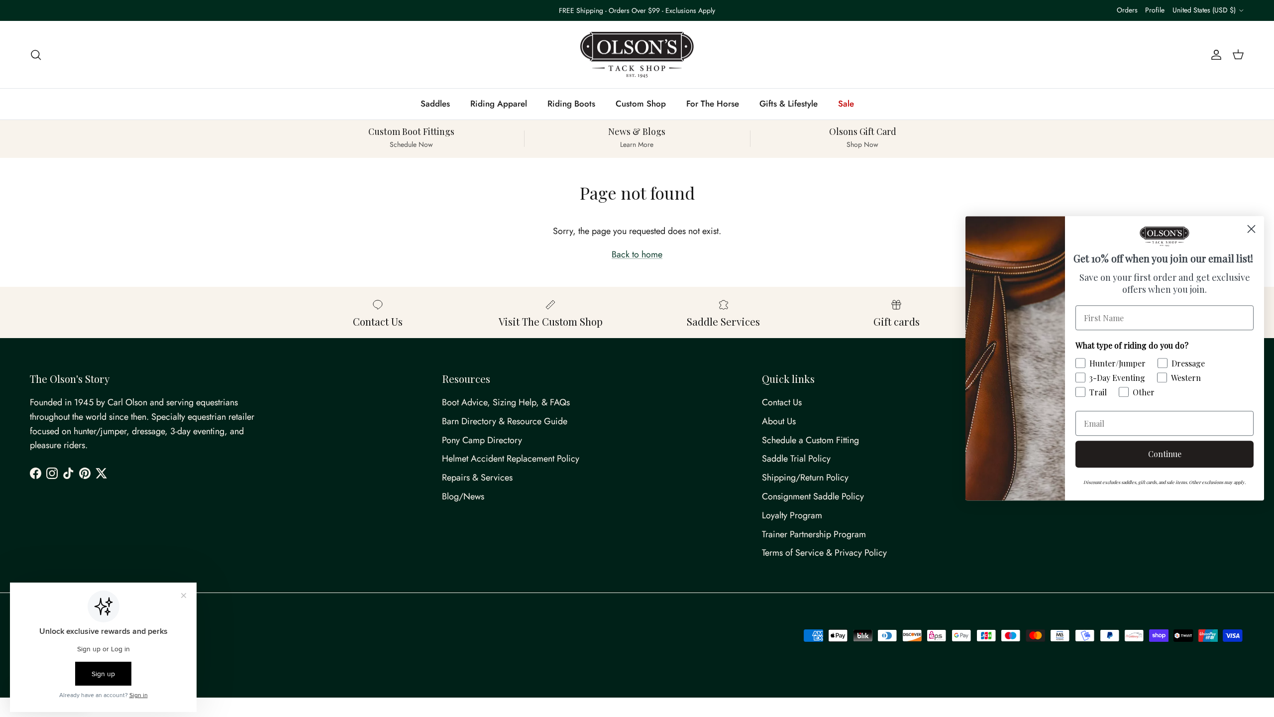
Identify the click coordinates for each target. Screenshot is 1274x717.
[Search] (36, 54)
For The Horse (712, 104)
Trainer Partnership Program (814, 534)
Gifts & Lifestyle (788, 104)
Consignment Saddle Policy (813, 496)
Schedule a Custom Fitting (810, 440)
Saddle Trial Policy (796, 458)
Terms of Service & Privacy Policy (824, 552)
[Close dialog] (1251, 229)
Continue (1164, 454)
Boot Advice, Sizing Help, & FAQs (506, 402)
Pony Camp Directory (482, 440)
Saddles (435, 104)
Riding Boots (571, 104)
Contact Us (782, 402)
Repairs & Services (477, 477)
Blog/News (463, 496)
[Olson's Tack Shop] (637, 55)
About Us (779, 421)
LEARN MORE (680, 14)
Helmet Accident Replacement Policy (510, 458)
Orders (1127, 10)
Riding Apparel (498, 104)
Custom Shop (641, 104)
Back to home (637, 254)
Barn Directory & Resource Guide (504, 421)
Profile (1155, 10)
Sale (846, 104)
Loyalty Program (792, 515)
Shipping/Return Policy (805, 477)
